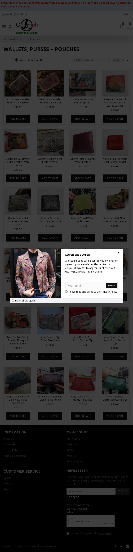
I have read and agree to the (93, 291)
